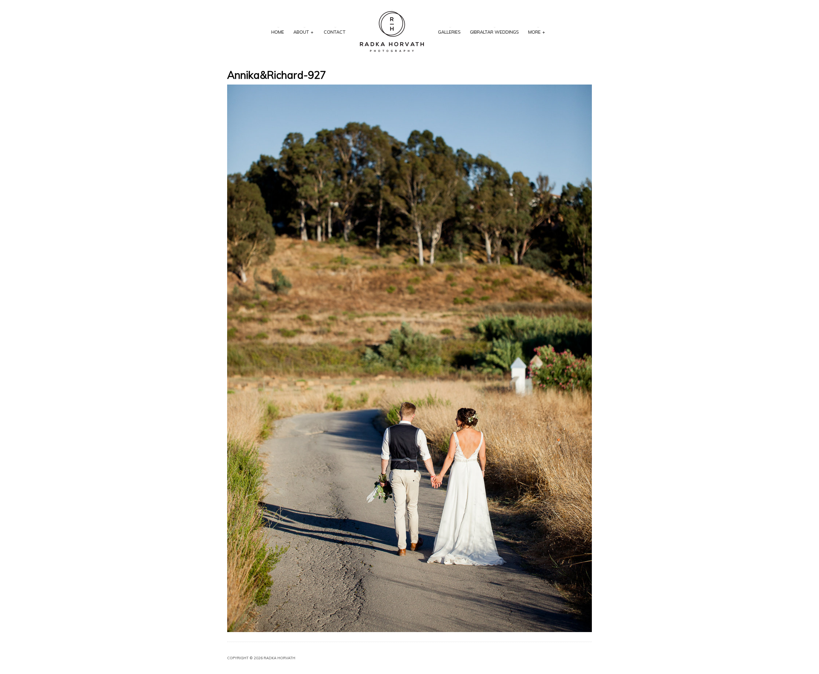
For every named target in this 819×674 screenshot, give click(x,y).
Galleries (449, 32)
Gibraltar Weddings (494, 32)
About (303, 32)
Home (277, 32)
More (536, 32)
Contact (335, 32)
